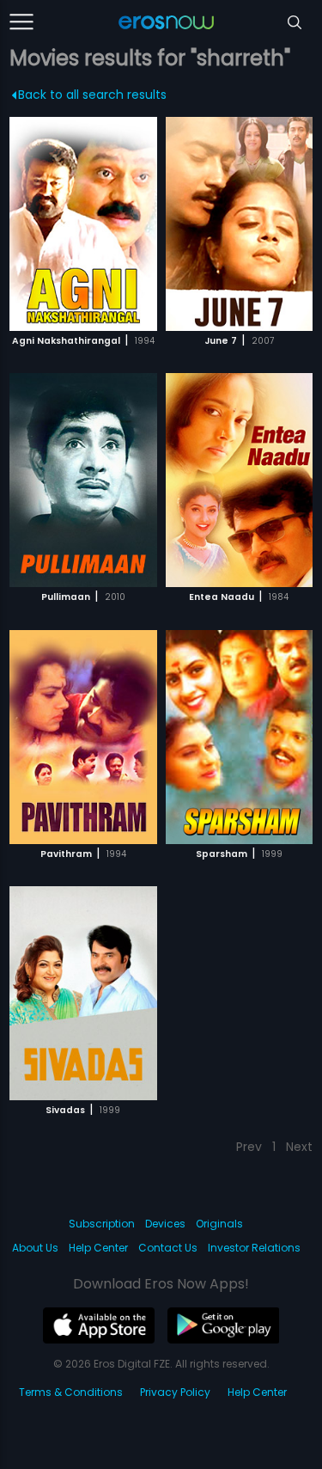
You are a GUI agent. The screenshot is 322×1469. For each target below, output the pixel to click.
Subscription (102, 1223)
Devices (165, 1223)
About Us (35, 1247)
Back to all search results (92, 94)
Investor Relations (254, 1247)
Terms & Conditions (71, 1392)
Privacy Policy (175, 1392)
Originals (219, 1223)
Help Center (98, 1247)
